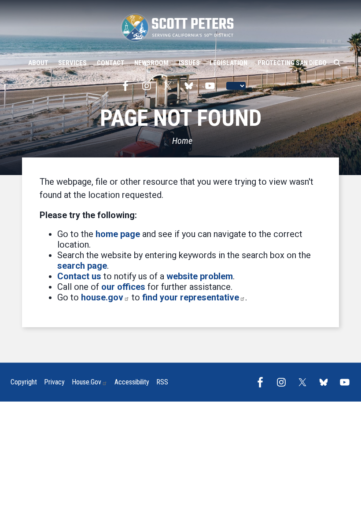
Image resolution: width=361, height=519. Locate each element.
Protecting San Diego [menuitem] (292, 63)
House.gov (86, 382)
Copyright (24, 382)
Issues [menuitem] (189, 63)
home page (118, 234)
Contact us (79, 276)
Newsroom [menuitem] (151, 63)
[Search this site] (337, 63)
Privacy (54, 382)
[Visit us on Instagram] (149, 85)
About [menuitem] (38, 63)
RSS (162, 382)
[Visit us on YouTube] (212, 85)
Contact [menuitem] (111, 63)
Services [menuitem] (72, 63)
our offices (123, 286)
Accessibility (131, 382)
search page (82, 265)
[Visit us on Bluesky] (191, 85)
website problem (199, 276)
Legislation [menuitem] (228, 63)
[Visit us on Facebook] (127, 85)
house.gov (102, 297)
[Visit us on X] (170, 85)
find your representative (190, 297)
